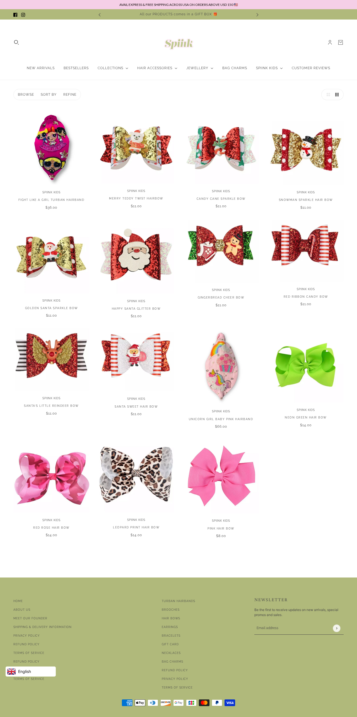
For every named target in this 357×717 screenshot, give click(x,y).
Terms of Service (28, 653)
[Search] (16, 42)
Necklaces (171, 653)
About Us (21, 609)
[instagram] (23, 14)
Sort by (49, 95)
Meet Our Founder (30, 618)
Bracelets (171, 635)
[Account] (330, 42)
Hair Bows (171, 618)
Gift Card (170, 644)
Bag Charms (172, 661)
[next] (257, 14)
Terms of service (28, 678)
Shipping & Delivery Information (42, 627)
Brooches (171, 609)
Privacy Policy (26, 635)
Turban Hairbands (178, 601)
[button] (326, 94)
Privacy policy (175, 678)
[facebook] (15, 14)
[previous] (99, 14)
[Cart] (340, 42)
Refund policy (26, 661)
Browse (26, 95)
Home (18, 601)
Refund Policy (26, 644)
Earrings (170, 627)
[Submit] (336, 628)
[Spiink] (178, 42)
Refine (69, 95)
